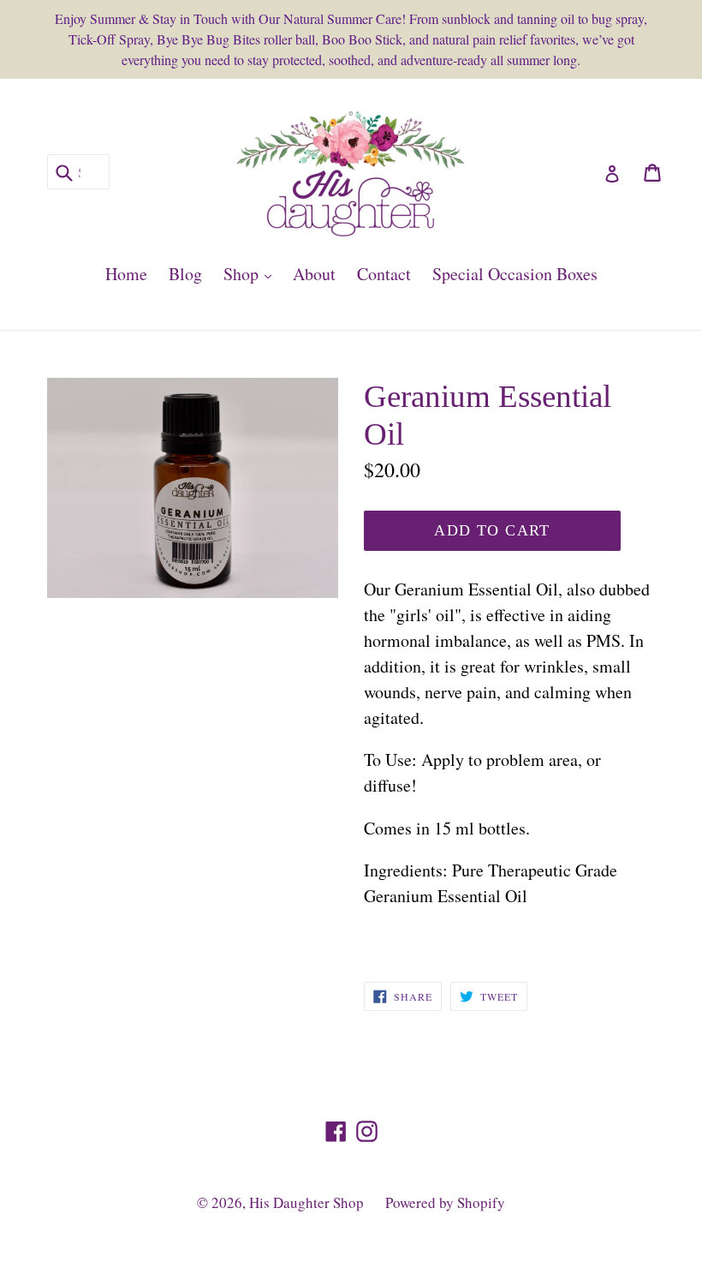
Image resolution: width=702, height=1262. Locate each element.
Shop (251, 273)
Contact (384, 273)
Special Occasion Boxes (515, 273)
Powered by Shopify (445, 1202)
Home (126, 273)
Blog (185, 273)
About (314, 273)
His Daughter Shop (306, 1202)
